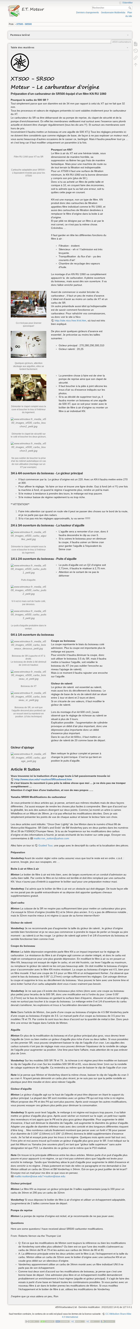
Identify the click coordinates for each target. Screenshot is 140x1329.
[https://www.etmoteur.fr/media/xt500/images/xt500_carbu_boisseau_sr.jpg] (28, 696)
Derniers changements (87, 12)
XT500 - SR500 (24, 24)
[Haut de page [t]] (135, 64)
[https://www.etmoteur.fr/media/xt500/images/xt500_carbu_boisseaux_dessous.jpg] (28, 644)
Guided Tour (45, 845)
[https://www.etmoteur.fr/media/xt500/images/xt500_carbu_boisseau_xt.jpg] (28, 675)
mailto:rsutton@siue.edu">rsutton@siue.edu (39, 1176)
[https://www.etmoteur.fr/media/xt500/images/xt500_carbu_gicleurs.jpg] (28, 344)
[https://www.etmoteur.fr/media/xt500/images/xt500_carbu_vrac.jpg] (28, 304)
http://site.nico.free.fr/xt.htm (70, 320)
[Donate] (47, 1321)
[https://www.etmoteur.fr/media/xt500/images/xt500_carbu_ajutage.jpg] (28, 757)
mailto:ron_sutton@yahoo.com (51, 838)
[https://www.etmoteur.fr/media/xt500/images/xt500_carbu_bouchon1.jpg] (28, 387)
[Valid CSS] (92, 1321)
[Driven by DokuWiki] (108, 1321)
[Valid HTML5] (77, 1321)
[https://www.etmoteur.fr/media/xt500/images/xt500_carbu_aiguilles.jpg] (28, 535)
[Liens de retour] (135, 57)
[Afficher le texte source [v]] (135, 43)
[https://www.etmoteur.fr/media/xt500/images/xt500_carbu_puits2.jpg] (28, 590)
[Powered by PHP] (62, 1321)
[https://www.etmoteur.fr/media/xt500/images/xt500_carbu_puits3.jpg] (28, 614)
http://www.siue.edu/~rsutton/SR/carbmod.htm (43, 779)
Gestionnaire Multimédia (113, 12)
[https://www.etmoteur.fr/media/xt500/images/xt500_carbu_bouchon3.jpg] (28, 446)
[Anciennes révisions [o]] (135, 50)
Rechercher (130, 8)
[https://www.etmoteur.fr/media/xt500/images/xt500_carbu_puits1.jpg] (28, 568)
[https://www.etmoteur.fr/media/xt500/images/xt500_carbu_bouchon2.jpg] (28, 422)
